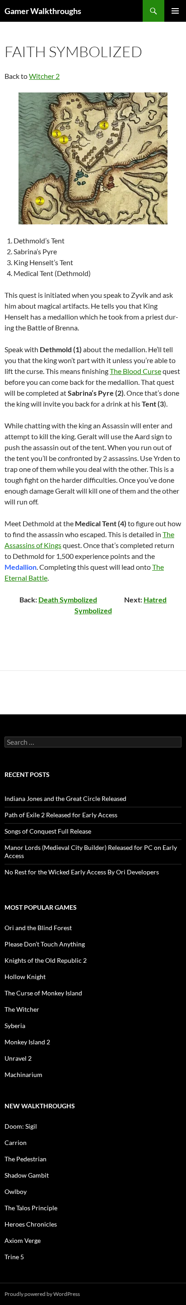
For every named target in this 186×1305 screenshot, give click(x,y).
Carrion (16, 1142)
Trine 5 (14, 1257)
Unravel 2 (18, 1058)
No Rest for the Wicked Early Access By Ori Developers (82, 872)
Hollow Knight (25, 976)
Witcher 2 (44, 76)
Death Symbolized (67, 599)
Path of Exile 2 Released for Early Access (61, 815)
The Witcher (22, 1009)
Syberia (15, 1025)
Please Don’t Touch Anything (45, 944)
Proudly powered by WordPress (42, 1293)
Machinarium (23, 1074)
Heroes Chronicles (31, 1224)
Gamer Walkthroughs (43, 11)
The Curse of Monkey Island (43, 993)
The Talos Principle (31, 1208)
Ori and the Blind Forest (38, 927)
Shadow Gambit (27, 1175)
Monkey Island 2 (27, 1042)
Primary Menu (175, 11)
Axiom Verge (23, 1240)
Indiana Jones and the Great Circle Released (65, 798)
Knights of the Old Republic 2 (46, 960)
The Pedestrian (25, 1159)
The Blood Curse (135, 371)
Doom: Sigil (21, 1126)
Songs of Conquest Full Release (48, 831)
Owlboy (16, 1191)
